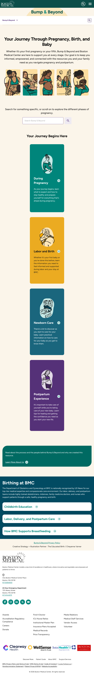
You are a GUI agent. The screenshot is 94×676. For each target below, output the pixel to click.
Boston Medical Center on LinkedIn (16, 602)
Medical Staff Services (73, 619)
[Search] (68, 120)
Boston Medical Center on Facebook (4, 602)
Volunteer (68, 626)
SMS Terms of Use (36, 664)
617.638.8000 (7, 583)
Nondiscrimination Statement (13, 666)
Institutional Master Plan (43, 622)
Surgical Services (65, 659)
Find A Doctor (39, 615)
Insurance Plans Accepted (44, 626)
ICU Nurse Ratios (40, 619)
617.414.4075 (7, 595)
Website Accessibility (49, 666)
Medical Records (40, 630)
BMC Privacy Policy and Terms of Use (15, 664)
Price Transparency (41, 634)
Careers (5, 625)
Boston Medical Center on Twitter (22, 602)
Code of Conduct (50, 664)
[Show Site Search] (83, 4)
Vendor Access (70, 622)
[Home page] (13, 562)
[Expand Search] (89, 20)
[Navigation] (90, 4)
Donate (5, 629)
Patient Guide (41, 659)
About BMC (52, 659)
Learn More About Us (14, 462)
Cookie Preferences (64, 664)
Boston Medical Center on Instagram (10, 602)
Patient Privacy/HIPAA (33, 666)
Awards (5, 615)
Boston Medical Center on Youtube (28, 602)
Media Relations (71, 615)
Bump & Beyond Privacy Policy (47, 543)
